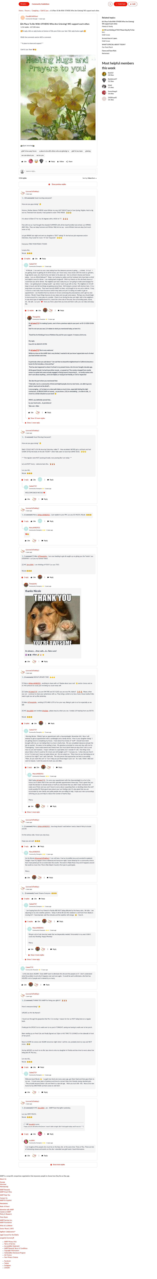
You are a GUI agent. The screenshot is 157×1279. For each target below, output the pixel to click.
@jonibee (45, 711)
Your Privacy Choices (11, 1257)
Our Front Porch (107, 47)
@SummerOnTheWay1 (41, 858)
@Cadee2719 (35, 323)
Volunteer (3, 1184)
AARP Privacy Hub (10, 1242)
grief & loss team (77, 151)
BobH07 (111, 73)
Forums (27, 10)
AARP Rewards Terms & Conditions (15, 1248)
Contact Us (3, 1198)
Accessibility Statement (11, 1246)
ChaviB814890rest (32, 16)
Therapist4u (36, 317)
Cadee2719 (33, 264)
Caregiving (35, 10)
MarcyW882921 (34, 528)
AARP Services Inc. (6, 1220)
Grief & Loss (44, 10)
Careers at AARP (5, 1212)
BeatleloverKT (112, 79)
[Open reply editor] (58, 171)
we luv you (40, 155)
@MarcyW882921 (44, 515)
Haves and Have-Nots (109, 51)
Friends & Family (107, 26)
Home (21, 10)
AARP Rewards (5, 1190)
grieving (87, 151)
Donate (2, 1182)
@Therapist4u (42, 556)
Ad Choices (8, 1255)
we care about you (27, 155)
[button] (120, 4)
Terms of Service (9, 1244)
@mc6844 (30, 565)
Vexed (110, 85)
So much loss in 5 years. (109, 38)
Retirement (105, 53)
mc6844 (31, 1140)
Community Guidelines (40, 4)
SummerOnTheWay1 (32, 191)
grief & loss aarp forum (29, 151)
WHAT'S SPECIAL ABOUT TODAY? (113, 44)
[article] (58, 225)
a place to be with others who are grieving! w (54, 151)
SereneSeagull (112, 91)
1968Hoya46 (112, 97)
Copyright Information (11, 1250)
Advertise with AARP (7, 1209)
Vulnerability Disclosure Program (15, 1253)
